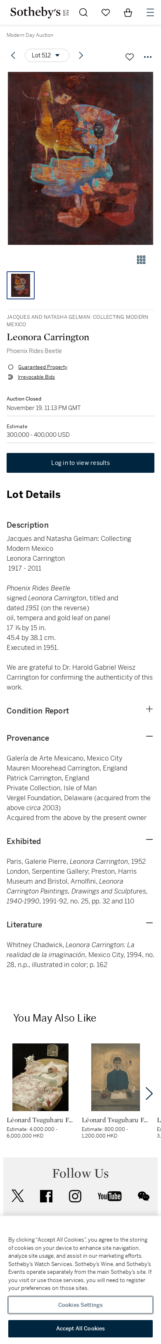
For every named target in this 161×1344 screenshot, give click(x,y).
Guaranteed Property (42, 367)
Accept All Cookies (80, 1328)
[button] (80, 158)
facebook (46, 1196)
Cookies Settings (80, 1304)
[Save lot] (129, 57)
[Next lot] (81, 55)
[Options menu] (148, 57)
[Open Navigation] (150, 12)
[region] (80, 1280)
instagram (75, 1196)
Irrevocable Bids (36, 377)
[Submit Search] (83, 12)
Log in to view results (80, 463)
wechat (143, 1196)
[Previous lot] (13, 55)
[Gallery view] (141, 259)
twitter (18, 1196)
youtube (110, 1196)
